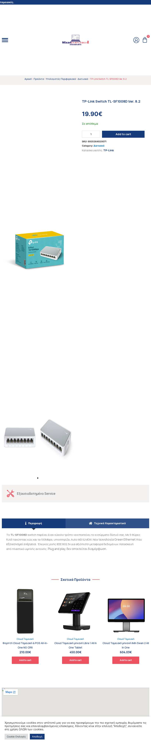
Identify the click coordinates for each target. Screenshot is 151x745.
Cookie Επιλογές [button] (16, 736)
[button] (37, 478)
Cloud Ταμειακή (25, 639)
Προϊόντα (39, 79)
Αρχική (28, 79)
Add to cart (123, 134)
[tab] (34, 523)
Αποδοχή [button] (37, 736)
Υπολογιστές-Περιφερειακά (61, 79)
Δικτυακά (83, 79)
